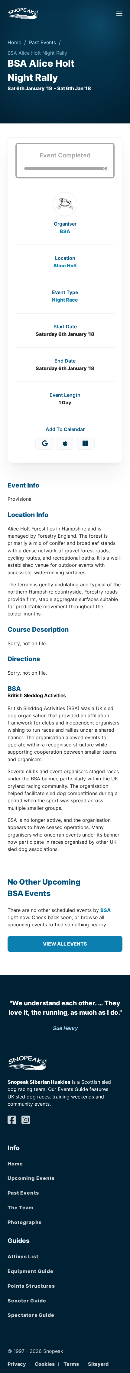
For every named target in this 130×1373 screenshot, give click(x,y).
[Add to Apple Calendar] (65, 443)
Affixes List (23, 1256)
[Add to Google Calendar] (44, 443)
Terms (71, 1364)
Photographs (25, 1222)
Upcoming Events (31, 1178)
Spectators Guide (31, 1315)
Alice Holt (65, 266)
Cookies (45, 1364)
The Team (21, 1207)
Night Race (65, 300)
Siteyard (98, 1364)
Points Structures (31, 1286)
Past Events (42, 42)
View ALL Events (65, 944)
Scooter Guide (27, 1301)
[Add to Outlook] (85, 443)
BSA (65, 231)
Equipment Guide (31, 1271)
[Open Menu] (119, 13)
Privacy (17, 1364)
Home (14, 42)
